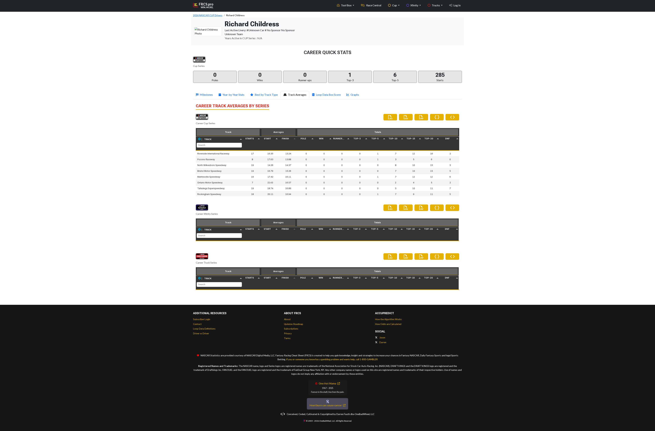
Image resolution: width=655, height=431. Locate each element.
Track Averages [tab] (297, 94)
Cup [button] (394, 5)
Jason (382, 337)
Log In (457, 5)
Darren (382, 342)
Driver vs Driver (201, 333)
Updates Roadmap (293, 324)
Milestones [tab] (206, 94)
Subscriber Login (201, 319)
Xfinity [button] (414, 5)
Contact (197, 324)
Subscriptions (291, 328)
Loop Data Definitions (204, 328)
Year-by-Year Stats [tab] (233, 94)
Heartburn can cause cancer (326, 405)
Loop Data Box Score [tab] (328, 94)
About (287, 319)
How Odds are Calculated (388, 324)
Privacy (288, 333)
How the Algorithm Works (388, 319)
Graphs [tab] (355, 94)
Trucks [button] (436, 5)
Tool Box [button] (346, 5)
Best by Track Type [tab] (266, 94)
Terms (287, 338)
